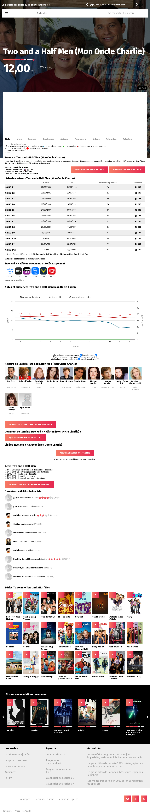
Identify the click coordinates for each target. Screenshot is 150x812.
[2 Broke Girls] (66, 613)
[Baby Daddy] (100, 643)
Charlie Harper (80, 387)
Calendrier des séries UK (60, 783)
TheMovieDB (26, 811)
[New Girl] (83, 613)
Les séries (11, 748)
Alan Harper (11, 387)
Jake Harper (66, 387)
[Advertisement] (75, 113)
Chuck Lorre (32, 174)
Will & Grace (132, 647)
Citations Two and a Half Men (127, 170)
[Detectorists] (100, 673)
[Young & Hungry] (31, 673)
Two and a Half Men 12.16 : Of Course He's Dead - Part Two (62, 254)
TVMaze (17, 811)
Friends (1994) (48, 617)
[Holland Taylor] (25, 379)
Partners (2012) (134, 676)
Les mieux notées (15, 766)
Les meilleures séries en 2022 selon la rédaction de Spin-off (115, 782)
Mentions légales (68, 799)
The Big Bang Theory (29, 618)
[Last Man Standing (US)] (83, 643)
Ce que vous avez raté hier (58, 770)
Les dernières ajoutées (18, 754)
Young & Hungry (31, 676)
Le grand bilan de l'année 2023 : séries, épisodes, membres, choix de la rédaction (115, 765)
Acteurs (64, 139)
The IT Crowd (98, 617)
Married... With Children (116, 677)
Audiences (10, 772)
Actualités (111, 139)
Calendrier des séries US (60, 777)
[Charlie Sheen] (80, 379)
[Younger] (31, 643)
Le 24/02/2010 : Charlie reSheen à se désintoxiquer (25, 478)
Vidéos (96, 139)
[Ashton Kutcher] (107, 379)
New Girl (79, 617)
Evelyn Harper (25, 387)
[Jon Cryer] (11, 379)
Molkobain (18, 533)
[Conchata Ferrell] (38, 379)
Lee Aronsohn (20, 174)
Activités (127, 139)
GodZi (16, 515)
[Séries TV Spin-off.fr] (18, 13)
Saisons (32, 139)
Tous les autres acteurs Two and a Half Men (30, 425)
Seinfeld (10, 647)
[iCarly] (135, 613)
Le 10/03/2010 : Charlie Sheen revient (20, 476)
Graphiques (48, 139)
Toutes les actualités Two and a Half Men (29, 484)
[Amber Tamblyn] (11, 405)
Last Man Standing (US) (81, 648)
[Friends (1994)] (48, 613)
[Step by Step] (48, 673)
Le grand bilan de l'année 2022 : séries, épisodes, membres (115, 773)
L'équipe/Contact (44, 799)
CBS (31, 170)
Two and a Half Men (24, 172)
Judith (52, 387)
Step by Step (47, 676)
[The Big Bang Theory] (31, 613)
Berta (39, 387)
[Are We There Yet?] (83, 673)
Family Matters (64, 647)
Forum (8, 777)
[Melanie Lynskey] (93, 379)
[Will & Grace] (135, 643)
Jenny (11, 414)
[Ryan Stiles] (25, 405)
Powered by (9, 280)
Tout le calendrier (56, 754)
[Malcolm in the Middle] (117, 613)
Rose (94, 387)
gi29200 (17, 498)
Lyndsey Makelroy (135, 388)
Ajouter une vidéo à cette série (75, 453)
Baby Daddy (98, 647)
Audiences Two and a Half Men (89, 170)
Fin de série (80, 139)
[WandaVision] (117, 643)
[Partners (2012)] (135, 673)
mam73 (16, 542)
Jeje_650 (94, 5)
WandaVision (115, 647)
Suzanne (121, 387)
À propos (25, 799)
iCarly (129, 617)
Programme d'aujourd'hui (53, 762)
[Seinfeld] (14, 643)
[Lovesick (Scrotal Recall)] (66, 673)
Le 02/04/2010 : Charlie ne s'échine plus (21, 474)
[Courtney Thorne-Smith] (135, 379)
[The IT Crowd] (100, 613)
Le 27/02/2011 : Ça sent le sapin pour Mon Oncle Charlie (27, 472)
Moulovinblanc (20, 577)
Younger (27, 647)
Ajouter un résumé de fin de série (25, 438)
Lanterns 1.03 (118, 5)
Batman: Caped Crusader (61, 731)
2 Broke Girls (64, 617)
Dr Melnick (25, 414)
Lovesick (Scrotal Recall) (65, 677)
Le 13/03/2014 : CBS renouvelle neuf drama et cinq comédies (29, 470)
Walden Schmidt (107, 387)
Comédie (17, 167)
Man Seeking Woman (47, 648)
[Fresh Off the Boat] (14, 673)
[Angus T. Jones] (66, 379)
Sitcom (25, 167)
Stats (7, 139)
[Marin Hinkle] (52, 379)
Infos (19, 139)
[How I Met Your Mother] (14, 613)
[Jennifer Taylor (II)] (121, 379)
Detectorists (98, 676)
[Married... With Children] (117, 673)
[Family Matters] (66, 643)
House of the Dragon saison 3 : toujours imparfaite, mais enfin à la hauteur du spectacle (114, 756)
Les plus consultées (16, 760)
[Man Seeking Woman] (48, 643)
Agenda (51, 748)
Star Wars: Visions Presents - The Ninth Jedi (135, 732)
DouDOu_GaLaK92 (21, 559)
